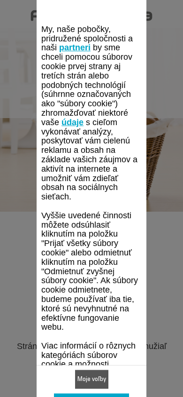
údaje (72, 122)
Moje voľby (91, 379)
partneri (75, 47)
